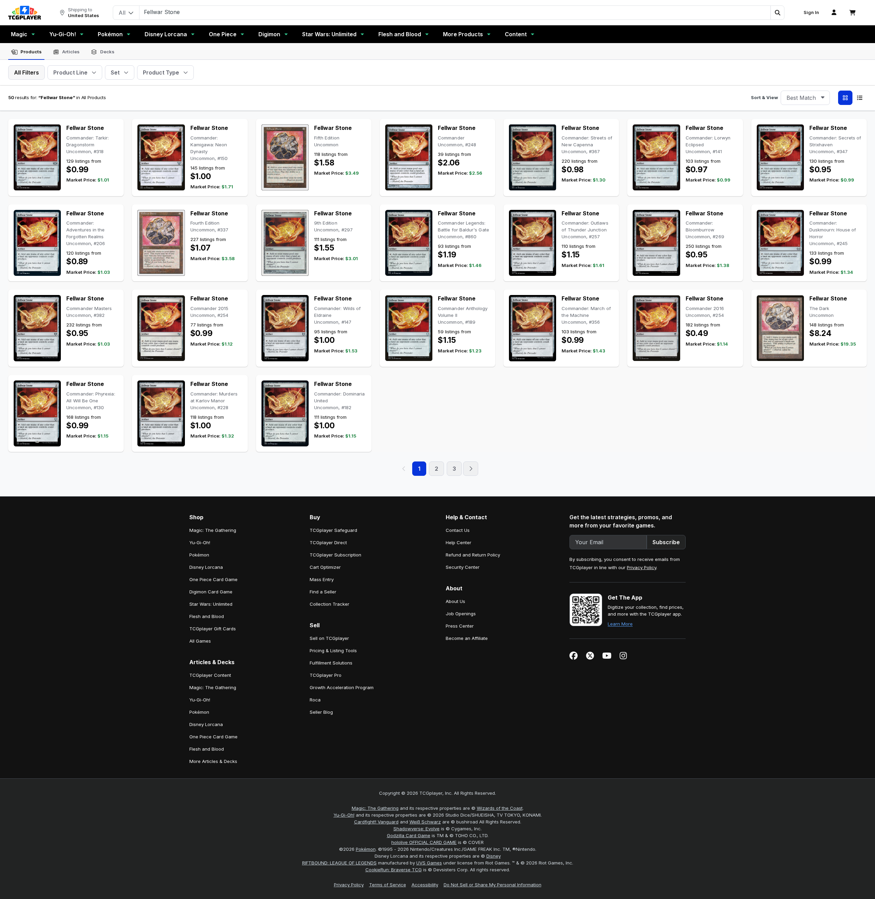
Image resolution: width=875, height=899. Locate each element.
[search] (455, 11)
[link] (24, 12)
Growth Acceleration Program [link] (342, 687)
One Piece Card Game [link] (213, 579)
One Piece (223, 34)
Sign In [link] (811, 12)
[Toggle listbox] (822, 97)
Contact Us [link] (458, 530)
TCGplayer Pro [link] (325, 675)
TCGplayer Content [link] (210, 675)
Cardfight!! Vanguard (376, 821)
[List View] (859, 98)
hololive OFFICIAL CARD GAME (424, 842)
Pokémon (110, 34)
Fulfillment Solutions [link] (331, 663)
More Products (463, 34)
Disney (493, 856)
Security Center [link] (463, 567)
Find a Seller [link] (323, 591)
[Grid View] (845, 98)
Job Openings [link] (461, 613)
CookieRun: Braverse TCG (393, 869)
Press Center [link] (460, 626)
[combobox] (805, 98)
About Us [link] (455, 601)
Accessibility (425, 884)
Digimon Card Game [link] (210, 591)
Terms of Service (387, 884)
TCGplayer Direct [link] (328, 542)
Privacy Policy (641, 567)
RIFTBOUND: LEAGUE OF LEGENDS (339, 863)
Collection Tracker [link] (329, 604)
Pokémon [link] (199, 555)
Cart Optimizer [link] (325, 567)
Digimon (269, 34)
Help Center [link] (458, 542)
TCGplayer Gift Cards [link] (212, 628)
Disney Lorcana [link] (206, 567)
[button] (777, 12)
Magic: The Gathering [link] (212, 530)
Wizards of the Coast (500, 808)
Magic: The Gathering (375, 808)
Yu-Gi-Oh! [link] (199, 542)
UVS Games (429, 863)
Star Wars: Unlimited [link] (210, 604)
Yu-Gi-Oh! (62, 34)
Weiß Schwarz (425, 821)
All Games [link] (200, 641)
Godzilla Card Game (408, 835)
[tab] (26, 51)
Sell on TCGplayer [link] (329, 638)
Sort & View (764, 97)
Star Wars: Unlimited (329, 34)
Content (516, 34)
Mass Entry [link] (322, 579)
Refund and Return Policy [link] (473, 555)
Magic (19, 34)
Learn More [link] (620, 624)
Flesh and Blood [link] (206, 616)
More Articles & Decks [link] (213, 761)
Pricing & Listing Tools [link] (333, 650)
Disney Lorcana (166, 34)
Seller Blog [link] (321, 712)
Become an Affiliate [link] (467, 638)
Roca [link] (315, 699)
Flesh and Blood (399, 34)
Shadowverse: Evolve (416, 828)
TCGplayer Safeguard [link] (333, 530)
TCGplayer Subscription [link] (335, 555)
